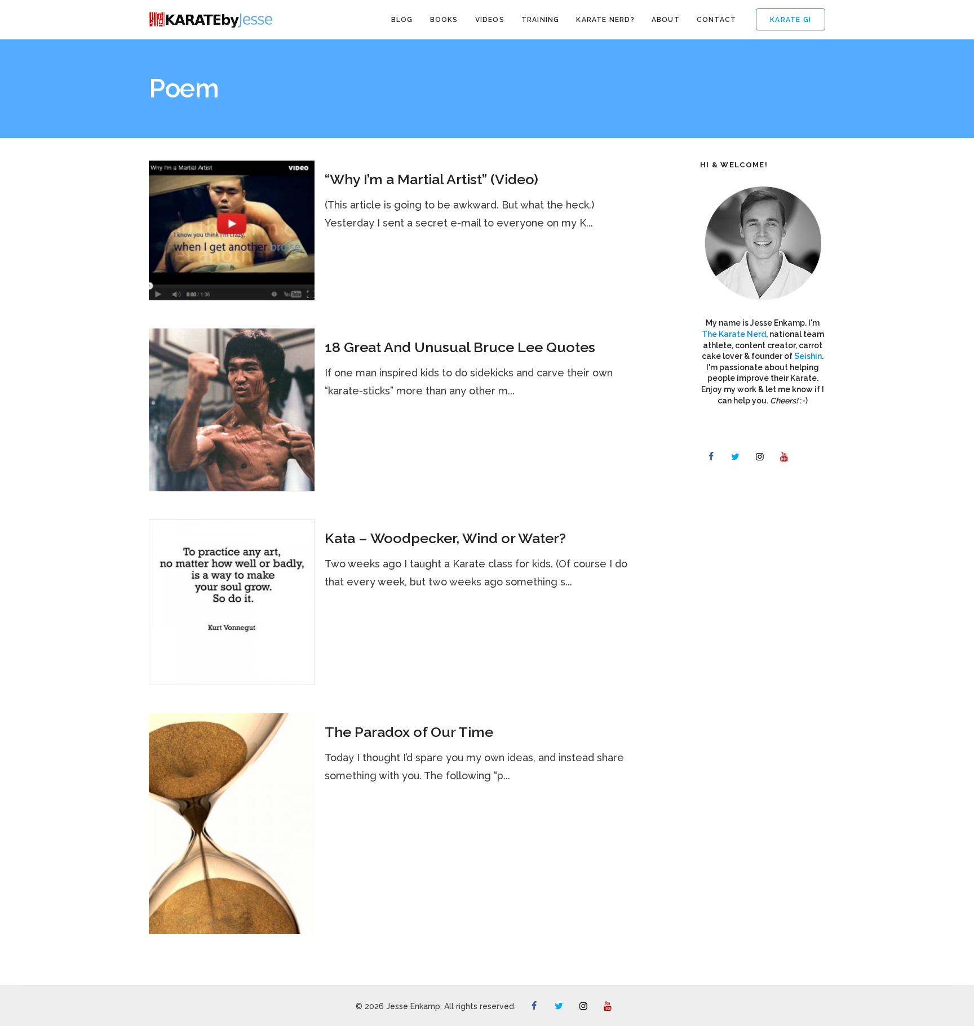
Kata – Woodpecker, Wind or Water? (445, 538)
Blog (402, 20)
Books (444, 20)
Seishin (808, 356)
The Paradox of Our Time (409, 731)
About (666, 20)
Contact (716, 20)
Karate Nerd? (605, 20)
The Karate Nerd (734, 334)
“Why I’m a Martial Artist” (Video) (431, 179)
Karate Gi (790, 20)
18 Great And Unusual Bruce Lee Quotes (460, 347)
